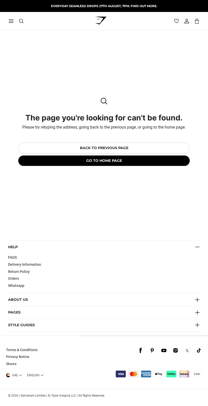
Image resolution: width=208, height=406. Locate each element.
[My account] (187, 21)
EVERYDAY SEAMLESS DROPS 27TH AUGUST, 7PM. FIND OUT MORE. (104, 6)
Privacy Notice (17, 357)
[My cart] (197, 21)
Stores (11, 364)
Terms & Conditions (22, 350)
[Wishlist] (177, 21)
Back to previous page (104, 148)
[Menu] (11, 21)
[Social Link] (140, 351)
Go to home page (104, 160)
